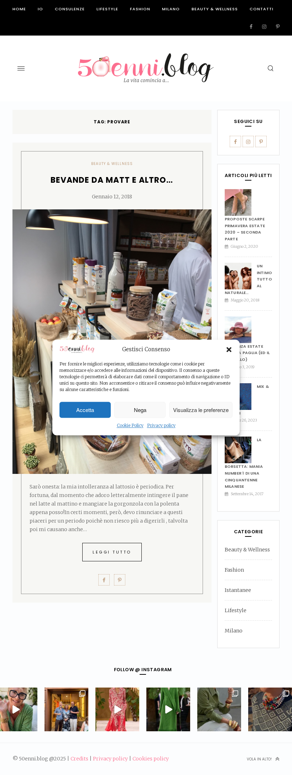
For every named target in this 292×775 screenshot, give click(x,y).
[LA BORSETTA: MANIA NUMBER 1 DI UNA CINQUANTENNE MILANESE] (241, 450)
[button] (229, 349)
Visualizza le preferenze (201, 409)
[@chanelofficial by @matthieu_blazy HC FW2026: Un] (117, 709)
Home (19, 9)
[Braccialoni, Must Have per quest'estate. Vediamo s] (219, 709)
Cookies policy (150, 758)
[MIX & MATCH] (241, 396)
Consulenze (70, 9)
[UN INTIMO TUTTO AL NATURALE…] (241, 276)
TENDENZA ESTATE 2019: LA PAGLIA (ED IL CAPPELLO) (247, 352)
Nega (140, 409)
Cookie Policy (130, 425)
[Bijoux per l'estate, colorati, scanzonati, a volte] (270, 709)
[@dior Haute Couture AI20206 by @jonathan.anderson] (168, 709)
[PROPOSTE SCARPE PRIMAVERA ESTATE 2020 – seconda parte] (241, 202)
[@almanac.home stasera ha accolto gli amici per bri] (66, 709)
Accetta (85, 409)
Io (40, 9)
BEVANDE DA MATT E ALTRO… (112, 180)
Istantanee (238, 590)
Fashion (140, 9)
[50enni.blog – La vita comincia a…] (146, 57)
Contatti (261, 9)
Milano (171, 9)
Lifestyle (107, 9)
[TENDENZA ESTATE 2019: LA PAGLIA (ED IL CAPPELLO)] (241, 329)
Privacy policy (161, 425)
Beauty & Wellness (215, 9)
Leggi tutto (112, 552)
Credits (79, 758)
